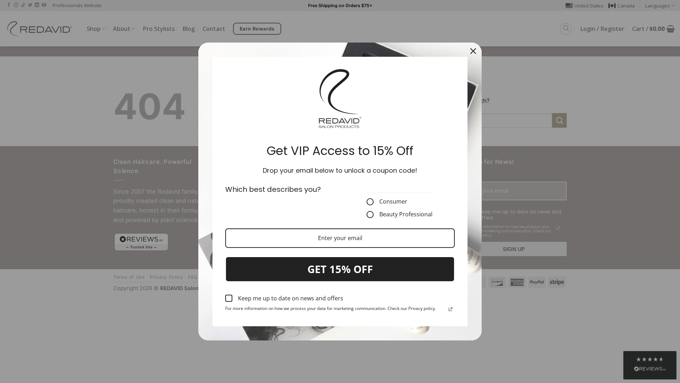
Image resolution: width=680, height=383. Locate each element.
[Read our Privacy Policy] (450, 309)
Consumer (393, 201)
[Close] (473, 51)
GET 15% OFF (340, 269)
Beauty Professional (405, 214)
